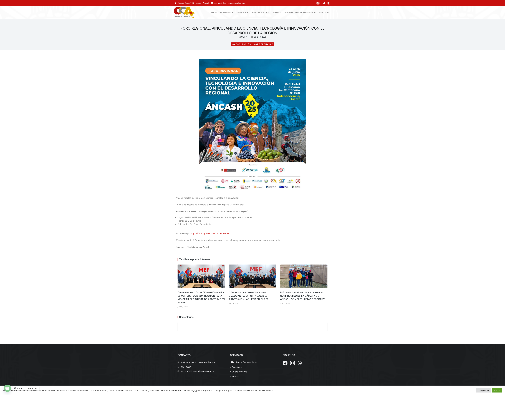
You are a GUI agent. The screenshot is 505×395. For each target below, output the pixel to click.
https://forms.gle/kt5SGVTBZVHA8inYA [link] (210, 233)
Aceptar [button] (497, 390)
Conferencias (263, 44)
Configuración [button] (483, 390)
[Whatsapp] (323, 3)
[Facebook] (318, 3)
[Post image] (201, 276)
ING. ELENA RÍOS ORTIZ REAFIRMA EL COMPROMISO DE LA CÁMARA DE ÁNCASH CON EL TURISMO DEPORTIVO (302, 295)
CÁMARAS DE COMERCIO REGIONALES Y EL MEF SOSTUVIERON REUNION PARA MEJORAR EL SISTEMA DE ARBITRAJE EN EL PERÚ (201, 297)
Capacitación (242, 44)
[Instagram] (328, 3)
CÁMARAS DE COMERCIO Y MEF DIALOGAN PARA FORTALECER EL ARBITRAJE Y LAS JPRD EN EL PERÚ (249, 295)
